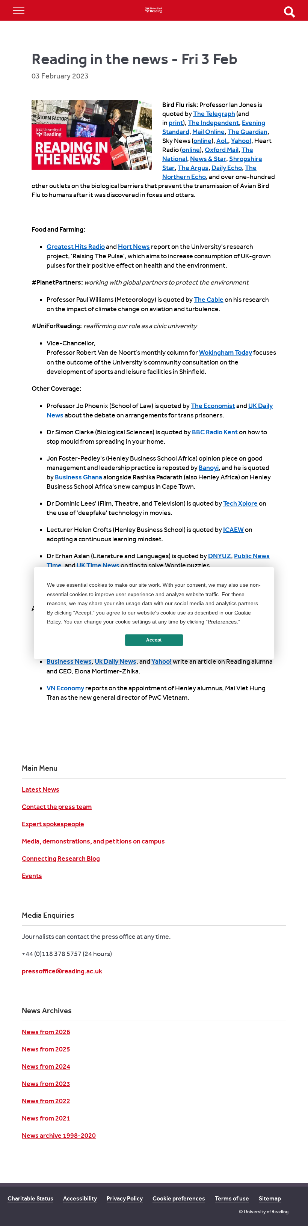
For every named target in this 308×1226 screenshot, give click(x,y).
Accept (154, 640)
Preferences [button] (222, 622)
